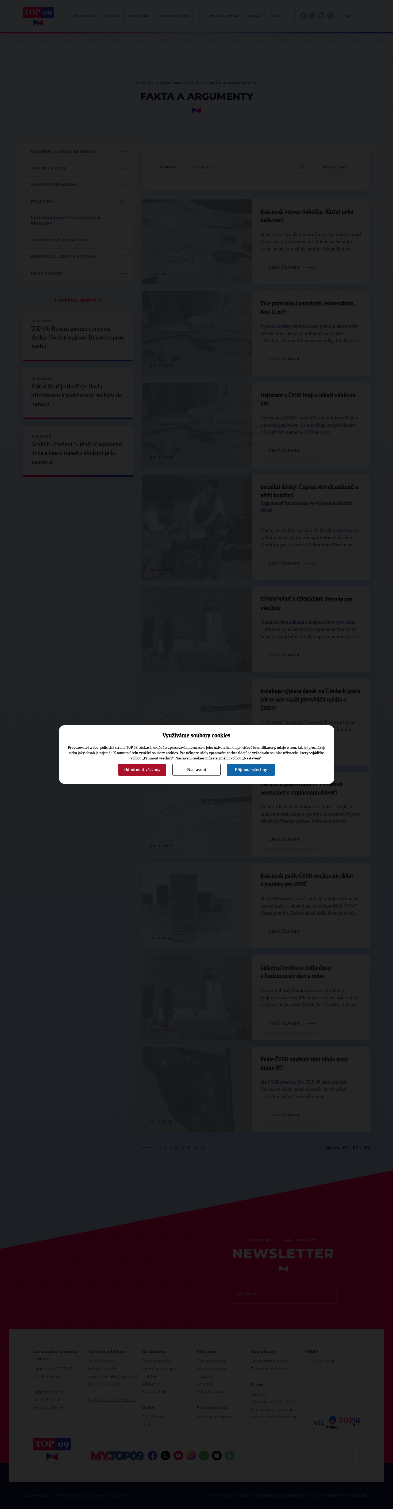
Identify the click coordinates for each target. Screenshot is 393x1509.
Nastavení (196, 769)
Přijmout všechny (251, 769)
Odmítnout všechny (142, 769)
